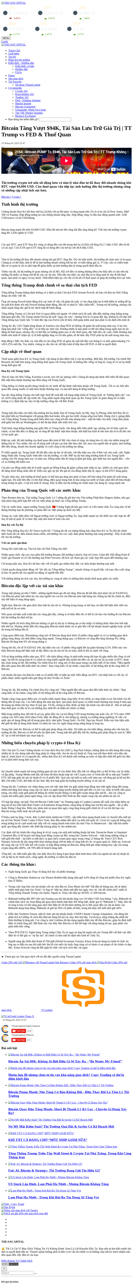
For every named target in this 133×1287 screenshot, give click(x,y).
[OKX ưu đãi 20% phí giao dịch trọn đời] (24, 1213)
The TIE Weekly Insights (29, 112)
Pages (11, 75)
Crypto (16, 196)
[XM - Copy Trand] (12, 1204)
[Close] (4, 1269)
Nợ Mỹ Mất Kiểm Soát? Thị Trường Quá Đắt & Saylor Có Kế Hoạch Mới (61, 1126)
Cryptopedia (15, 87)
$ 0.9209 (49, 29)
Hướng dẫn (21, 69)
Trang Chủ (14, 50)
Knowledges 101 (24, 94)
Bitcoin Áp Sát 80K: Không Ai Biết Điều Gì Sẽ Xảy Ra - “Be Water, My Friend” (65, 1061)
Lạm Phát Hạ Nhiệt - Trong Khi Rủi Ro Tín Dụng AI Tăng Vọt (53, 1197)
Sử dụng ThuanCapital (27, 84)
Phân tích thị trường (19, 59)
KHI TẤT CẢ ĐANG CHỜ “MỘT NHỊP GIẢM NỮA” (47, 1140)
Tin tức (12, 56)
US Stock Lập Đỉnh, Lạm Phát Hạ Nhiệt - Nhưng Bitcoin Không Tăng (58, 1184)
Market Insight (23, 103)
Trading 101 (22, 97)
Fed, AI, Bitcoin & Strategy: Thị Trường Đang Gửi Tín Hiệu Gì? (54, 1170)
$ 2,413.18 (53, 13)
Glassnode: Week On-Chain (30, 109)
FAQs (18, 72)
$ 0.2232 (17, 29)
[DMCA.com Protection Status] (10, 1264)
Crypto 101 (21, 91)
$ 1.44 (78, 29)
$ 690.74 (87, 13)
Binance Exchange (25, 116)
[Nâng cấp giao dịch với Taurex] (19, 1210)
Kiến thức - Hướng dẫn (21, 63)
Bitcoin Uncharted (25, 106)
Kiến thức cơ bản (24, 66)
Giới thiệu (13, 53)
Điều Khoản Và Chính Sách (16, 1260)
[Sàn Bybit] (8, 1207)
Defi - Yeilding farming (28, 100)
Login (4, 41)
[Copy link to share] (2, 147)
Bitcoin (6, 196)
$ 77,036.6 (18, 13)
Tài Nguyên (14, 81)
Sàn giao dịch (15, 78)
